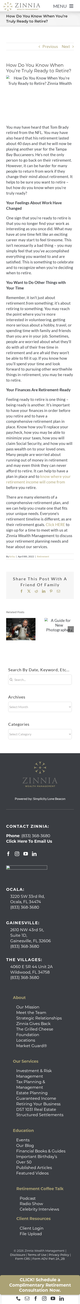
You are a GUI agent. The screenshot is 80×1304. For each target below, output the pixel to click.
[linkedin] (61, 1298)
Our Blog (25, 1145)
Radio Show (31, 1203)
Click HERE (55, 524)
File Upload (31, 1233)
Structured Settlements (39, 1114)
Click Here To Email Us (29, 841)
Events (23, 1139)
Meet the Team (31, 1012)
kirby (12, 556)
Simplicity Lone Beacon (49, 799)
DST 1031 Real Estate (36, 1109)
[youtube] (53, 1298)
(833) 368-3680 (35, 835)
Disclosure (17, 1255)
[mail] (27, 1298)
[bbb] (26, 867)
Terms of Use (37, 1255)
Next (66, 46)
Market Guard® (31, 1045)
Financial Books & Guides (40, 1151)
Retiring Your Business (38, 1103)
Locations (25, 1040)
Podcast (28, 1198)
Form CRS (22, 1259)
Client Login (31, 1228)
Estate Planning (32, 1092)
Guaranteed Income (36, 1098)
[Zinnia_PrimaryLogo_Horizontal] (21, 4)
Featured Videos (32, 1173)
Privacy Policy (59, 1255)
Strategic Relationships (39, 1018)
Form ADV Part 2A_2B (48, 1259)
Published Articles (34, 1167)
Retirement (43, 556)
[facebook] (35, 1298)
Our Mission (27, 1007)
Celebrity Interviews (39, 1209)
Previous (50, 46)
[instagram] (44, 1298)
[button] (9, 629)
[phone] (18, 1298)
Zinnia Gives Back (33, 1023)
